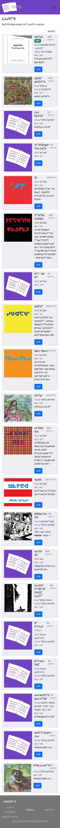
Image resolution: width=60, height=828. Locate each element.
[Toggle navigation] (54, 7)
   (50, 810)
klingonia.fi (30, 810)
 (38, 69)
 (10, 807)
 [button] (51, 31)
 (10, 812)
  (10, 817)
